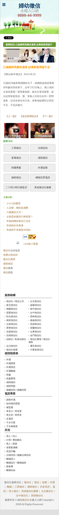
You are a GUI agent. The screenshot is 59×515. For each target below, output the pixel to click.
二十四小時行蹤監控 (16, 187)
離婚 (9, 486)
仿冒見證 (45, 486)
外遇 (52, 482)
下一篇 (47, 116)
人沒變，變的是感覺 (17, 208)
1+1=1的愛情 (13, 203)
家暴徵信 (16, 158)
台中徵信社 (22, 495)
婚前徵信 (16, 177)
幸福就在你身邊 (14, 225)
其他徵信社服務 (42, 187)
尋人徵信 (13, 491)
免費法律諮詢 (10, 255)
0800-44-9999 (29, 15)
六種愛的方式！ (14, 212)
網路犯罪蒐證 (43, 177)
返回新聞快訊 (29, 116)
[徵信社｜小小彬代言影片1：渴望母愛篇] (16, 131)
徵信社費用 (9, 259)
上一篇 (11, 116)
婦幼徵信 (29, 6)
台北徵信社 (47, 491)
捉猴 (44, 482)
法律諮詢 (43, 148)
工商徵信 (16, 148)
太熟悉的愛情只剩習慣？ (19, 216)
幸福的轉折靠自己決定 (18, 221)
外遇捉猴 (43, 167)
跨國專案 (16, 167)
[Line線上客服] (29, 244)
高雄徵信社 (37, 495)
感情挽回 (43, 158)
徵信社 (6, 250)
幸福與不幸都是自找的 (18, 230)
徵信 (5, 268)
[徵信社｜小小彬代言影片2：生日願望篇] (43, 131)
